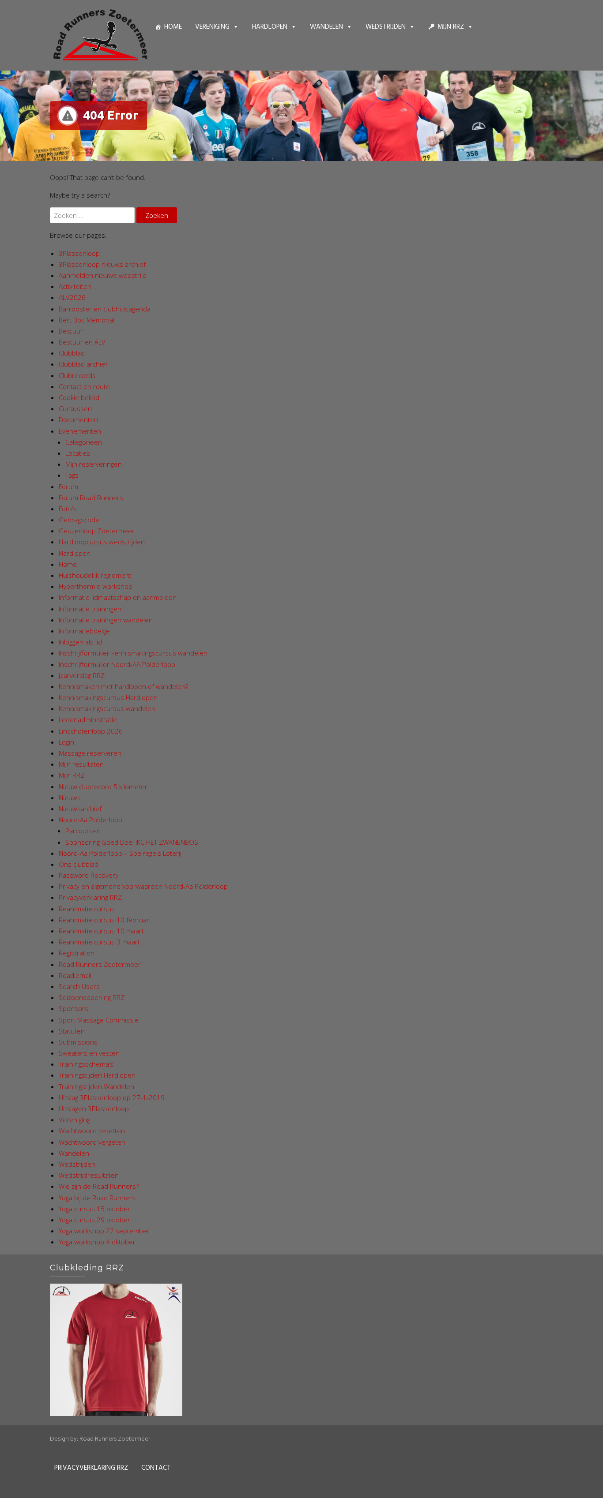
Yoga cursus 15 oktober (94, 1208)
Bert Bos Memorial (86, 319)
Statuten (72, 1030)
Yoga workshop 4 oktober (97, 1241)
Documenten (78, 419)
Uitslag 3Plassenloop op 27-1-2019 (112, 1097)
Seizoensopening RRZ (91, 997)
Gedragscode (79, 519)
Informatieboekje (84, 630)
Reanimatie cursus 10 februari (105, 919)
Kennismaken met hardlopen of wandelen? (123, 686)
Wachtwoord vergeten (92, 1142)
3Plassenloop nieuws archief (102, 264)
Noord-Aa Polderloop (90, 819)
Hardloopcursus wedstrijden (102, 541)
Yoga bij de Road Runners (97, 1197)
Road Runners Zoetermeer (100, 964)
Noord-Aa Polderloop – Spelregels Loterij (120, 853)
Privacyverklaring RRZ (90, 897)
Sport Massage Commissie (99, 1019)
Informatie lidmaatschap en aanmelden (118, 597)
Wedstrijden (386, 27)
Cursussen (75, 408)
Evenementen (80, 431)
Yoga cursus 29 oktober (94, 1219)
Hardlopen (269, 27)
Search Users (79, 986)
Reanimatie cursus (87, 908)
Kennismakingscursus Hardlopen (108, 697)
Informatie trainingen (90, 608)
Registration (76, 952)
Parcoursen (83, 830)
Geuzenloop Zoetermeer (97, 530)
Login (66, 742)
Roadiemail (75, 975)
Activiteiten (75, 286)
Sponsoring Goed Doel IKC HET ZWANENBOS (131, 842)
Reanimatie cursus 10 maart (101, 930)
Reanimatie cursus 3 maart (99, 941)
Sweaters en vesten (89, 1053)
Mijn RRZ (450, 27)
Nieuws (70, 797)
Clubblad (72, 352)
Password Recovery (88, 875)
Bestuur (71, 330)
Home (173, 27)
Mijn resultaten (81, 764)
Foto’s (67, 508)
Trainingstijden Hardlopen (97, 1075)
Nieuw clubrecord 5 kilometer (103, 786)
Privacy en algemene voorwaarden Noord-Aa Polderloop (143, 886)
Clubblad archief (83, 364)
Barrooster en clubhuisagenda (105, 308)
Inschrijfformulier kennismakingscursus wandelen (133, 652)
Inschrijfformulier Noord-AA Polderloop (117, 664)
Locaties (77, 453)
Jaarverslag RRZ (82, 675)
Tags (72, 475)
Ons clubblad (78, 864)
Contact (156, 1468)
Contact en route (84, 386)
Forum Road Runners (91, 497)
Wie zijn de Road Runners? (99, 1186)
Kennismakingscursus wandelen (107, 708)
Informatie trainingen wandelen (106, 619)
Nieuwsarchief (80, 808)
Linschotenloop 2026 (91, 731)
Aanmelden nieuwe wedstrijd (103, 275)
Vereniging (212, 27)
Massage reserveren (90, 753)
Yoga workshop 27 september (104, 1230)
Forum (68, 486)
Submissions (78, 1041)
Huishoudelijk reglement (95, 575)
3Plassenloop (79, 253)
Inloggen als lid (80, 641)
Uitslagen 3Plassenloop (94, 1108)
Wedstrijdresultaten (89, 1175)
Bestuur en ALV (82, 341)
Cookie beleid (79, 397)
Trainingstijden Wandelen (96, 1086)
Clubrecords (77, 375)
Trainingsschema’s (86, 1064)
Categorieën (83, 442)
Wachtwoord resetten (92, 1130)
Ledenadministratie (88, 719)
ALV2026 (72, 297)
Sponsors (73, 1008)
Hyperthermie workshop (95, 586)
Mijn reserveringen (93, 464)
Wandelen (326, 27)
